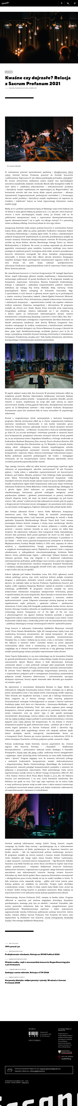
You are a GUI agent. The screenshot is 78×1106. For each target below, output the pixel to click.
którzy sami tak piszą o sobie (30, 753)
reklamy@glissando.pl (37, 1071)
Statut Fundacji (35, 1040)
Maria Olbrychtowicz (17, 977)
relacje (9, 72)
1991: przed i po (12, 946)
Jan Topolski (13, 943)
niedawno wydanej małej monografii (23, 567)
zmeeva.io (25, 1082)
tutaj (14, 204)
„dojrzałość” (68, 178)
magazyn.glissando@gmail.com (50, 1069)
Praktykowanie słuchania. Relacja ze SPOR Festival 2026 (32, 954)
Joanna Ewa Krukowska (17, 969)
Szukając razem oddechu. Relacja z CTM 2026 (27, 972)
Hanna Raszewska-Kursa (18, 959)
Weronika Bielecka (16, 951)
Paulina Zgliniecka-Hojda (18, 88)
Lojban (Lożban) (18, 719)
